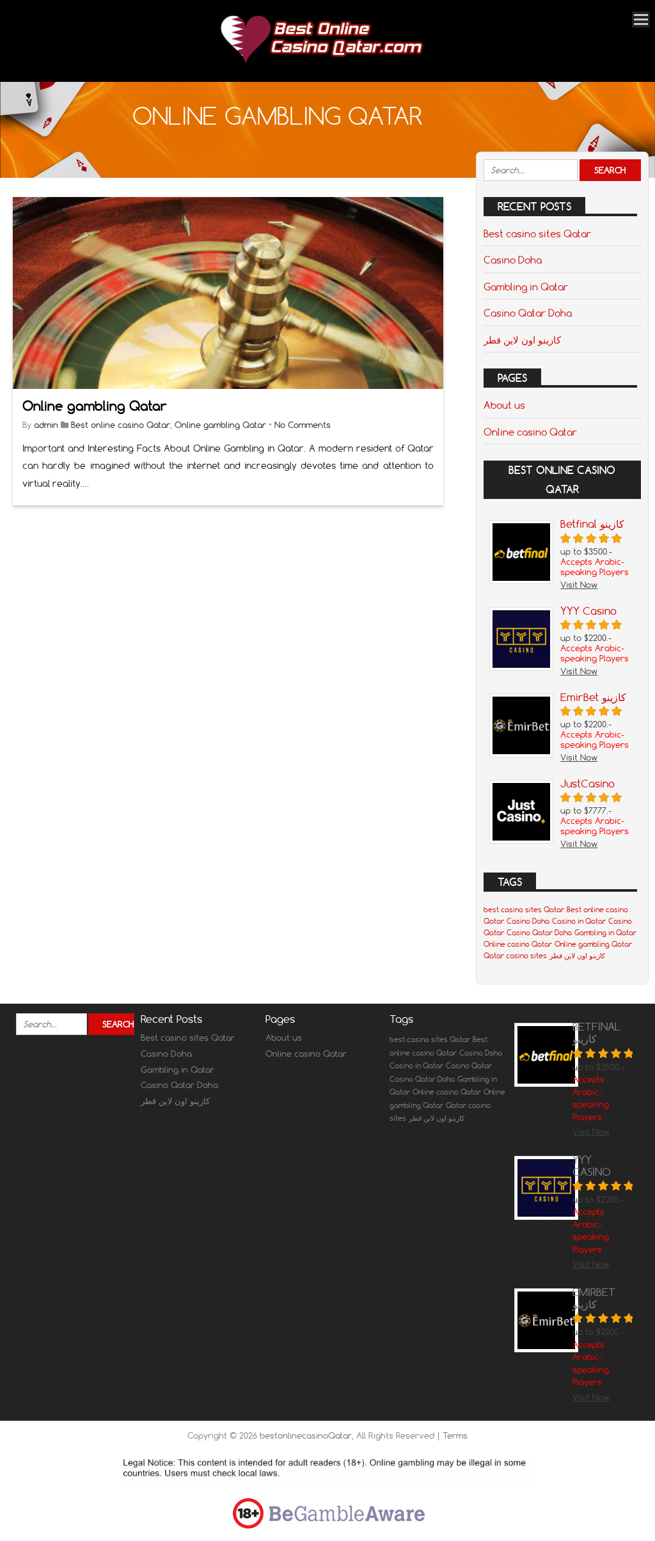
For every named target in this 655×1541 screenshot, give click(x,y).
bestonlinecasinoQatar (306, 1435)
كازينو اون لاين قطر (522, 339)
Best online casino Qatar (120, 425)
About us (504, 405)
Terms (455, 1435)
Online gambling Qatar (94, 406)
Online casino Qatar (530, 431)
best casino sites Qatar (524, 909)
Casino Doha (513, 259)
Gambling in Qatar (526, 286)
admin (46, 425)
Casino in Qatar (579, 921)
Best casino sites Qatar (537, 233)
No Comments (302, 425)
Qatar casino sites (515, 955)
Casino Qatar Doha (528, 312)
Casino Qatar (469, 1065)
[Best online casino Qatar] (321, 64)
